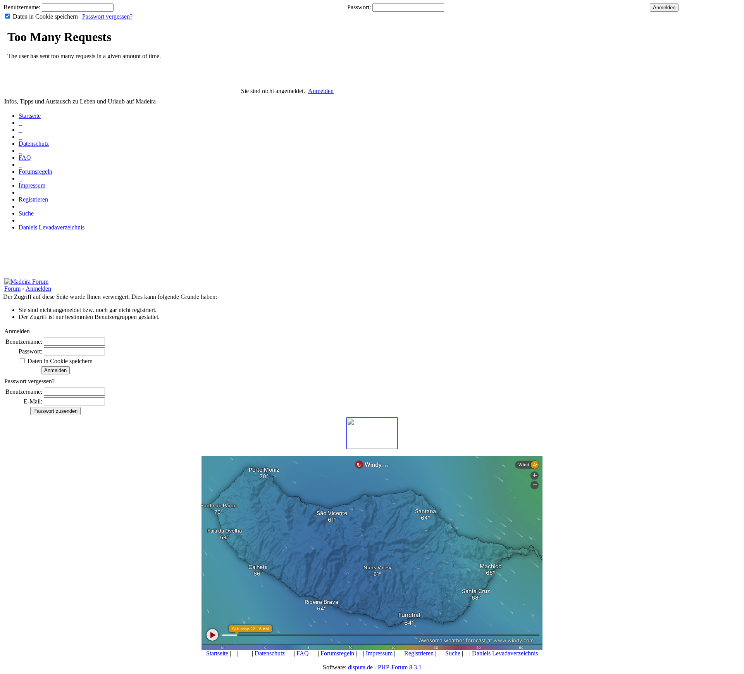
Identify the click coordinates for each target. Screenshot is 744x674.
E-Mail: (33, 401)
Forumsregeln (35, 171)
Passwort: (359, 7)
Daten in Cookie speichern (45, 16)
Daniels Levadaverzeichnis (51, 227)
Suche (26, 213)
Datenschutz (34, 143)
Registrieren (33, 199)
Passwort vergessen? (107, 16)
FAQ (25, 157)
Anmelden (321, 91)
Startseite (30, 115)
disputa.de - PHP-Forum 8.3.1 (385, 667)
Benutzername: (21, 7)
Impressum (32, 185)
